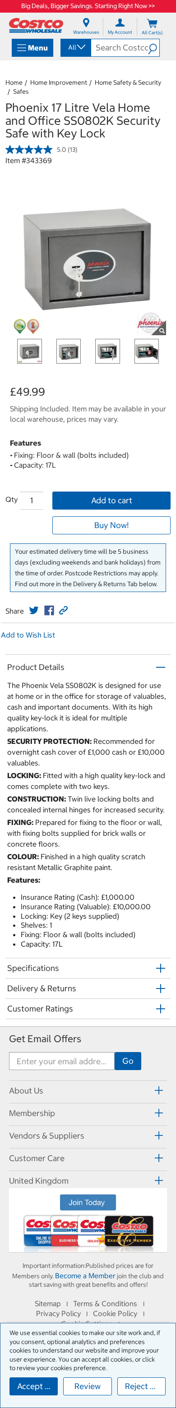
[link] (33, 610)
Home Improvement (58, 82)
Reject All (142, 1386)
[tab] (88, 1090)
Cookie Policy (115, 1313)
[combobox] (75, 47)
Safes (21, 91)
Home (14, 82)
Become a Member (85, 1275)
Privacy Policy (58, 1313)
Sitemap (48, 1303)
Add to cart (111, 500)
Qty (11, 499)
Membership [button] (32, 1113)
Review (87, 1386)
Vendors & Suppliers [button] (46, 1135)
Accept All (36, 1386)
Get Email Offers (45, 1039)
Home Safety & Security (128, 82)
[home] (36, 25)
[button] (153, 47)
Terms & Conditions (105, 1303)
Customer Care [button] (37, 1158)
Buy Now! (111, 525)
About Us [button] (26, 1090)
